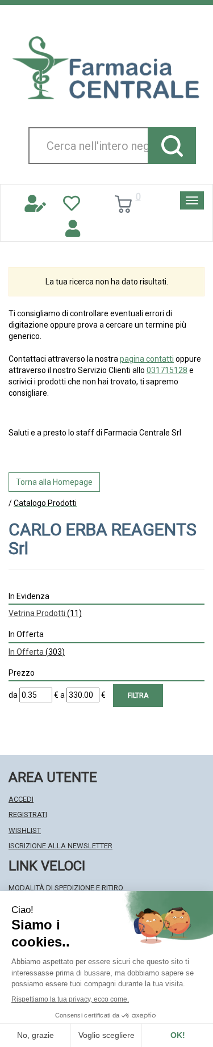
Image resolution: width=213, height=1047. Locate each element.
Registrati (28, 814)
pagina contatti (147, 358)
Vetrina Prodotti (45, 613)
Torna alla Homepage (54, 482)
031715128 (167, 370)
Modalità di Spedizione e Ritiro (66, 887)
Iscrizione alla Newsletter (60, 845)
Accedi (21, 799)
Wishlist (25, 830)
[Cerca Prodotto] (172, 145)
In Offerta (37, 651)
